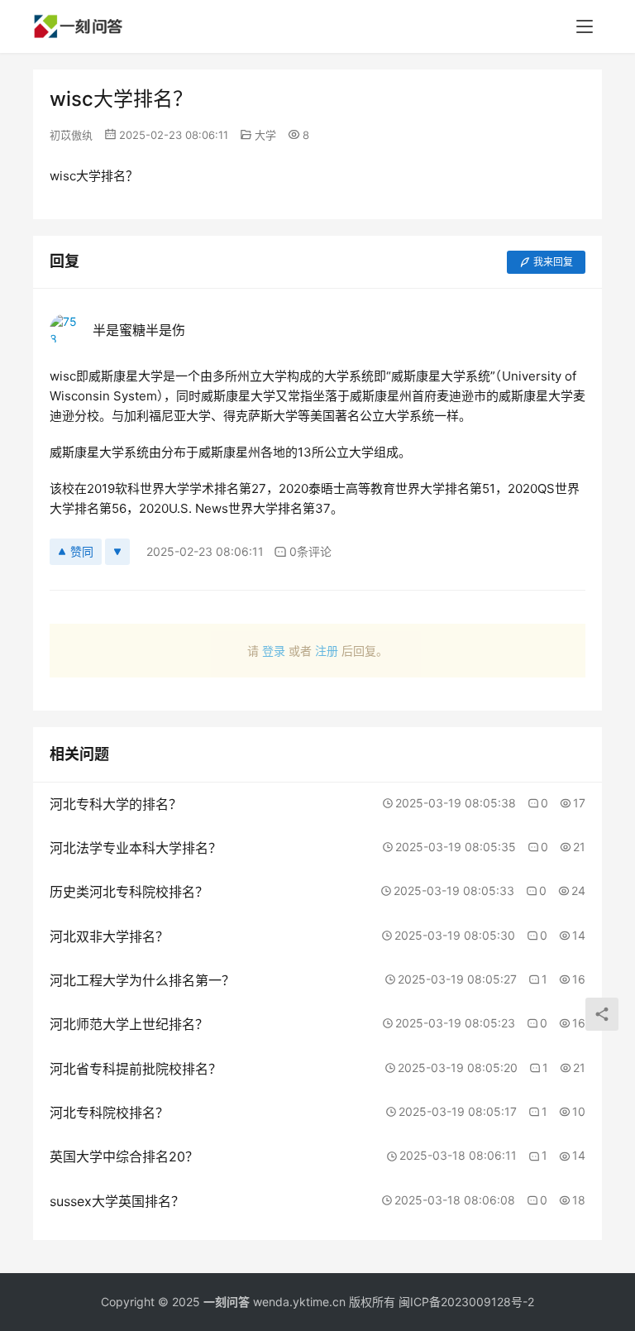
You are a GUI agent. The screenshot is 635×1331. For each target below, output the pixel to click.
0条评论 (310, 551)
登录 (273, 651)
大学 (265, 134)
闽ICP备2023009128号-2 (466, 1302)
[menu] (584, 26)
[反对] (117, 552)
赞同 (81, 551)
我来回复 (553, 262)
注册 (326, 651)
